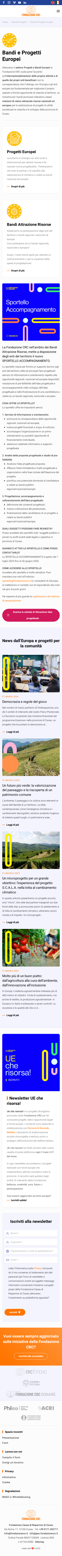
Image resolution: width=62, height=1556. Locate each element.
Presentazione (10, 1438)
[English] (52, 2)
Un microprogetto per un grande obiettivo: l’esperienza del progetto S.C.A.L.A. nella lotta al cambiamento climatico (29, 885)
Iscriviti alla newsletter (31, 1356)
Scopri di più (18, 186)
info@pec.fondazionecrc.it (44, 1533)
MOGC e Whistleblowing (16, 1497)
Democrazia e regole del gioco (24, 701)
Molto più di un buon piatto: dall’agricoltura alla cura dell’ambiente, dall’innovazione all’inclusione (30, 981)
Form (5, 1443)
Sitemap (39, 1542)
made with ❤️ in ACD (31, 1548)
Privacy (38, 1268)
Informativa (9, 1477)
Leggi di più (12, 732)
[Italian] (57, 2)
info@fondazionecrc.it (16, 1533)
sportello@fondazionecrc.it (16, 581)
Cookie (6, 1482)
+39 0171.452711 (48, 1529)
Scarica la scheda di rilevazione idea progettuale (32, 615)
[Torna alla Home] (31, 11)
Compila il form (11, 1457)
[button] (58, 11)
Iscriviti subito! (19, 1200)
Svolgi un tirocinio (12, 1462)
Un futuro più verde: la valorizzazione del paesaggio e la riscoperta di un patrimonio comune (29, 790)
